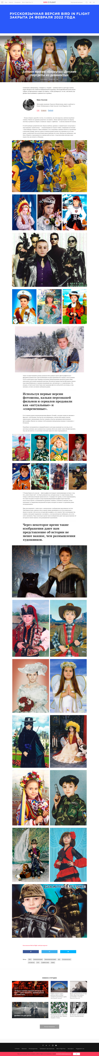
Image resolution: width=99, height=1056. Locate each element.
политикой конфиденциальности (63, 1053)
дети (59, 959)
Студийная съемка (45, 962)
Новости (11, 2)
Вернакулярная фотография (50, 959)
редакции (64, 1051)
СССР (38, 962)
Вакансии (24, 1048)
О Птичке (17, 1048)
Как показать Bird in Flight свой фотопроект (35, 945)
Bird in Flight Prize (61, 1048)
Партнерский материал (77, 2)
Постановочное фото (66, 959)
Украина (52, 962)
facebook (50, 110)
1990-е (30, 959)
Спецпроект (18, 2)
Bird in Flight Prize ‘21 (27, 2)
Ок (76, 1053)
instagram (43, 110)
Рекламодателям (33, 1048)
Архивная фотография (37, 959)
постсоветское (31, 962)
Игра (6, 2)
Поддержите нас (80, 1048)
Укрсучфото (71, 1048)
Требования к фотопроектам (47, 1048)
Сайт (38, 110)
